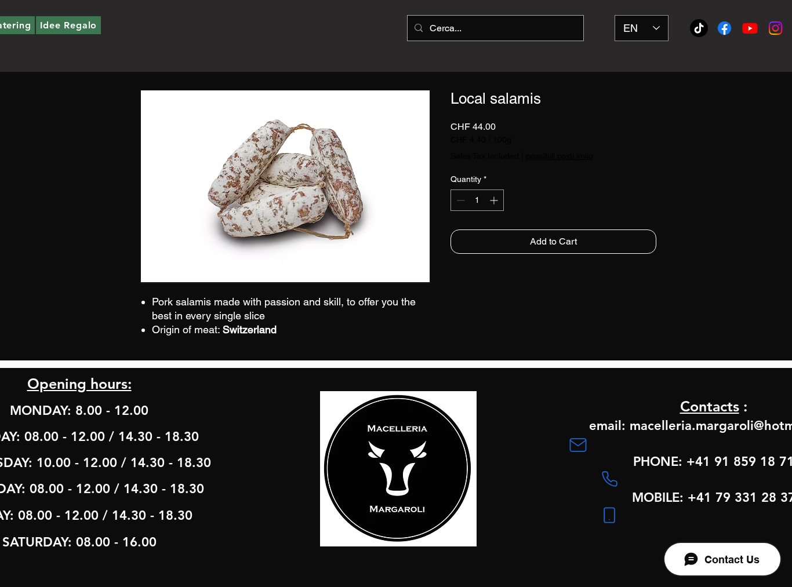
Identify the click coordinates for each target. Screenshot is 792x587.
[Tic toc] (699, 28)
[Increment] (495, 200)
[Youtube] (750, 28)
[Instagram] (775, 28)
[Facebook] (724, 28)
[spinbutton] (477, 200)
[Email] (578, 445)
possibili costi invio (559, 156)
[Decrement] (459, 200)
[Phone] (609, 479)
